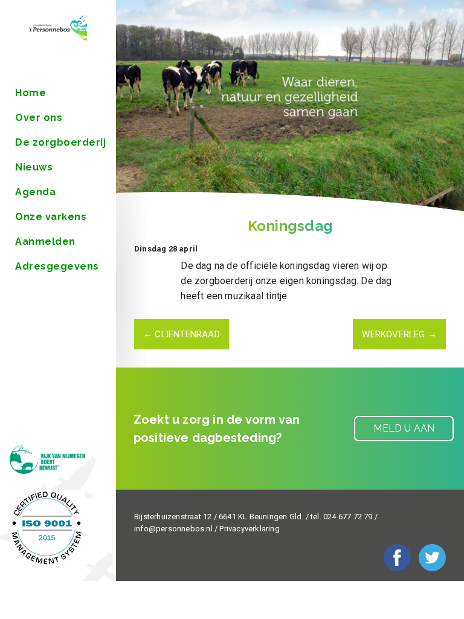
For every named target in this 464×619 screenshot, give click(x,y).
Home (30, 93)
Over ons (38, 117)
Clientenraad (181, 334)
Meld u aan (403, 428)
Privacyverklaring (249, 528)
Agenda (35, 192)
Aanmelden (45, 241)
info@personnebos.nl (173, 528)
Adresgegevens (57, 266)
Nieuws (34, 167)
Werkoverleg (399, 334)
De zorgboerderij (60, 142)
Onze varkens (50, 216)
